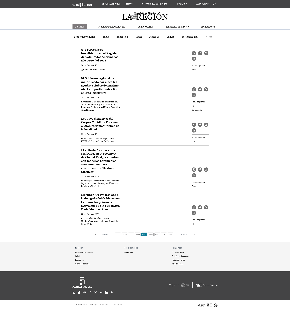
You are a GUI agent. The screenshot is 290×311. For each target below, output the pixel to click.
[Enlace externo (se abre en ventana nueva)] (207, 305)
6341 (170, 234)
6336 (138, 234)
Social (138, 36)
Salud (106, 36)
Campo (170, 36)
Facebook (90, 292)
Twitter (95, 292)
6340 (164, 234)
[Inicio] (103, 282)
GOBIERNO (182, 4)
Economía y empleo (84, 36)
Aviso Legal (93, 304)
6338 (151, 234)
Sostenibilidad (190, 36)
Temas (129, 4)
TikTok (79, 292)
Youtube (84, 292)
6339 (157, 234)
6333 (118, 234)
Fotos (194, 70)
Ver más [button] (208, 37)
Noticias (79, 26)
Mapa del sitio (105, 304)
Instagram (74, 292)
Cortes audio (197, 110)
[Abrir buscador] (214, 4)
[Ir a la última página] (192, 234)
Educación (122, 36)
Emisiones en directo (177, 26)
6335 (131, 234)
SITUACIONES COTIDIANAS (154, 4)
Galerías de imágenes (180, 256)
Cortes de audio (178, 252)
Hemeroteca (208, 26)
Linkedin (106, 292)
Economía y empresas (84, 252)
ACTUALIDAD (202, 4)
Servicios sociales (82, 264)
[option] (84, 37)
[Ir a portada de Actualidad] (145, 17)
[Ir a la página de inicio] (82, 4)
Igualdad (154, 36)
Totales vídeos (177, 264)
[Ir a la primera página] (98, 234)
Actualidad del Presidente (111, 26)
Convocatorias (145, 26)
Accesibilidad (117, 304)
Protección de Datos (79, 304)
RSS (112, 292)
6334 (124, 234)
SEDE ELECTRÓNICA (111, 4)
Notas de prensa (198, 66)
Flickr (101, 292)
